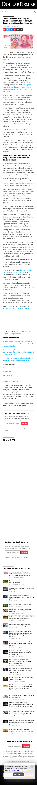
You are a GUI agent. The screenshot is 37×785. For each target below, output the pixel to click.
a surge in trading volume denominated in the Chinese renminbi (18, 191)
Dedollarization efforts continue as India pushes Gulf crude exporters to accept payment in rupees (21, 722)
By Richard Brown (20, 577)
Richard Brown (15, 26)
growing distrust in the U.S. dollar (14, 183)
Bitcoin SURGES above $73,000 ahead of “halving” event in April (21, 678)
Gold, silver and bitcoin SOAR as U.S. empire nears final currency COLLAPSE (21, 730)
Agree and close (18, 774)
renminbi (21, 396)
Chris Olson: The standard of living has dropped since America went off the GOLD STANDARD (21, 652)
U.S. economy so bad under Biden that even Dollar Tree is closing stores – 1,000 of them (20, 670)
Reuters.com (7, 372)
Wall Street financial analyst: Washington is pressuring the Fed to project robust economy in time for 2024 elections (21, 713)
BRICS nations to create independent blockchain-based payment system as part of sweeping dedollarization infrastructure (20, 687)
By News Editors (20, 606)
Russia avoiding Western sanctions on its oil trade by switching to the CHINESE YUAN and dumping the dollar (18, 352)
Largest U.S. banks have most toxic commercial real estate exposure (19, 625)
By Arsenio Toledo (20, 681)
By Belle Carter (19, 717)
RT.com (5, 368)
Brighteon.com (16, 334)
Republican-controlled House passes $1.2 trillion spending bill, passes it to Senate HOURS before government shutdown (20, 634)
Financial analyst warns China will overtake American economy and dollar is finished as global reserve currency (21, 704)
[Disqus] (18, 466)
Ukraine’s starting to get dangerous (20, 604)
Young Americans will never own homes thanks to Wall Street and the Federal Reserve (21, 643)
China (5, 387)
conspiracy (11, 387)
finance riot (21, 392)
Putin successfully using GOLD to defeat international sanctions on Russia (21, 618)
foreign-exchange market (19, 394)
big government (19, 385)
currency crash (21, 387)
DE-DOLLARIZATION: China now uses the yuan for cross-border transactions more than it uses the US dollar (18, 344)
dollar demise (24, 390)
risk (26, 396)
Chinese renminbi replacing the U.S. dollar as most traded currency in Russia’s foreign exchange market (20, 573)
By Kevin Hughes (20, 584)
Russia (5, 399)
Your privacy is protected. (10, 428)
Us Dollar (11, 399)
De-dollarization (12, 390)
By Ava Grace (20, 591)
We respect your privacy (25, 756)
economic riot (7, 392)
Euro (14, 392)
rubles (30, 396)
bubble (28, 385)
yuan (16, 399)
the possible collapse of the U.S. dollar (16, 308)
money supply (12, 396)
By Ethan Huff (19, 628)
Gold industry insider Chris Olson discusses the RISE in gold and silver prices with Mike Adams (20, 661)
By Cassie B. (19, 600)
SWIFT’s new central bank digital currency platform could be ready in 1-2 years (21, 597)
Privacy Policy (15, 770)
